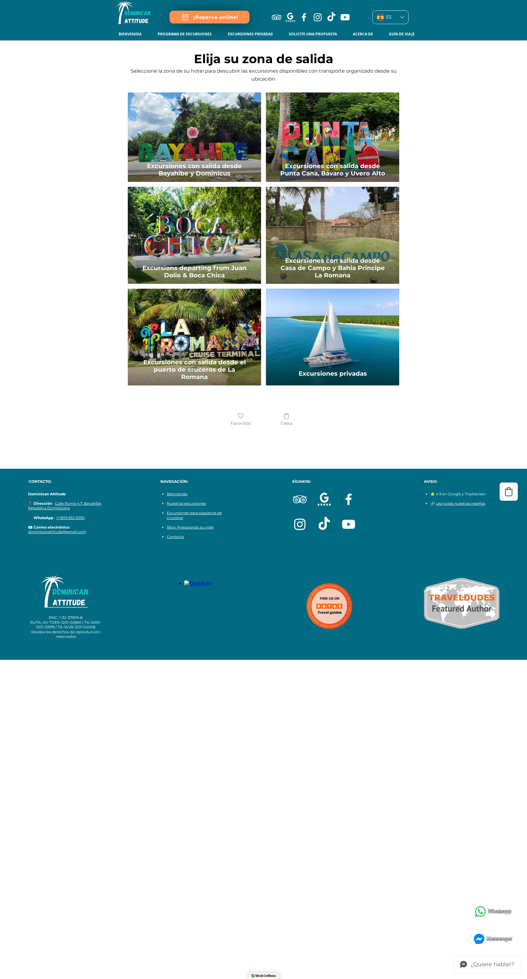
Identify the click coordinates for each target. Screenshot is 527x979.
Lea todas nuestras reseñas (460, 503)
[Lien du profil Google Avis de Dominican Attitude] (290, 17)
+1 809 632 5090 (70, 517)
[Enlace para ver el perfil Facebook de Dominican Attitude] (304, 17)
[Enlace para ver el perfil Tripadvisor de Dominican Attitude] (276, 17)
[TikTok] (324, 524)
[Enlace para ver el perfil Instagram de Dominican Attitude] (317, 17)
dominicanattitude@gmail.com (57, 531)
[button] (188, 34)
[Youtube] (345, 17)
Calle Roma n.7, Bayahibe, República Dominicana (65, 506)
